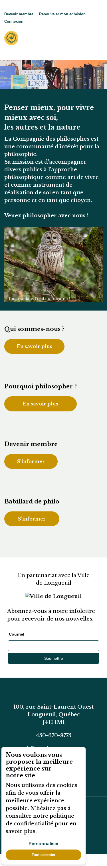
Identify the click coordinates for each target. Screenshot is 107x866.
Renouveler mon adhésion (62, 14)
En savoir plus (34, 346)
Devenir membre (18, 14)
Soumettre (53, 658)
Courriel (16, 634)
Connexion (13, 21)
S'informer (31, 461)
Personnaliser (44, 843)
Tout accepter (43, 855)
